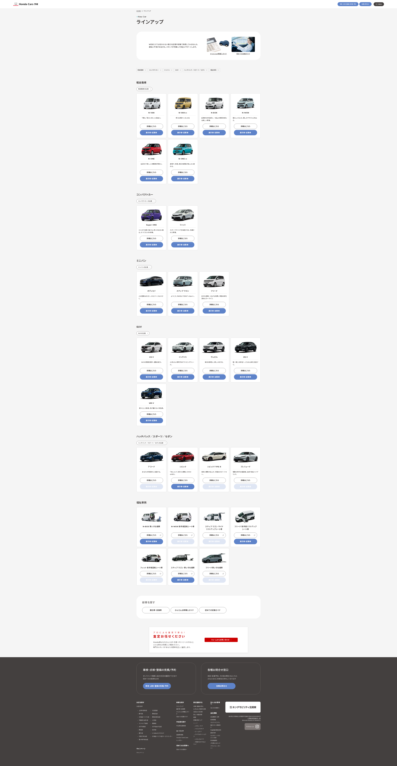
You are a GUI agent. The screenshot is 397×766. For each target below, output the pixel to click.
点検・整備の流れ (198, 706)
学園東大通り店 (143, 720)
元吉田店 (155, 710)
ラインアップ (179, 706)
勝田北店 (155, 713)
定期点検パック (197, 720)
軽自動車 (141, 70)
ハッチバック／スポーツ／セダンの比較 (150, 443)
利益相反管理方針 (215, 730)
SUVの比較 (142, 333)
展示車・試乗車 (151, 133)
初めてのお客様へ (181, 749)
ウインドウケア (199, 729)
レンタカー (179, 740)
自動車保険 (179, 735)
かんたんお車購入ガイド (184, 610)
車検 (194, 717)
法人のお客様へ (215, 708)
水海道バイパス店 (143, 717)
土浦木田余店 (142, 710)
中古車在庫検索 (181, 726)
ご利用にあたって (215, 743)
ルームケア (198, 731)
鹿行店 (140, 733)
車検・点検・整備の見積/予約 (348, 4)
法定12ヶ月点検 (198, 712)
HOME (138, 11)
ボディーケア (199, 726)
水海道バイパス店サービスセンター (162, 736)
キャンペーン (140, 752)
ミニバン (167, 70)
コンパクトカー (154, 70)
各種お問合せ (365, 4)
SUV (176, 70)
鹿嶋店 (154, 723)
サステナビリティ (215, 722)
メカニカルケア (199, 739)
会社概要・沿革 (214, 717)
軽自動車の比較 (143, 89)
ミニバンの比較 (143, 267)
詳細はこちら (151, 126)
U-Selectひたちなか (158, 733)
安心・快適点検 (197, 714)
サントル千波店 (143, 723)
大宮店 (154, 720)
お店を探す (139, 706)
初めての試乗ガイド (212, 610)
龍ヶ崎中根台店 (143, 739)
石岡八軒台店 (142, 736)
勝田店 (140, 730)
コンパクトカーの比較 (145, 201)
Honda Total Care (182, 737)
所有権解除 (213, 740)
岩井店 (154, 730)
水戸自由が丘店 (157, 726)
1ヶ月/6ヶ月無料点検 (199, 709)
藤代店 (140, 713)
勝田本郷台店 (156, 717)
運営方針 (213, 733)
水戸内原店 (142, 726)
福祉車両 (213, 70)
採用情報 (213, 719)
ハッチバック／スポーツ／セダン (194, 70)
